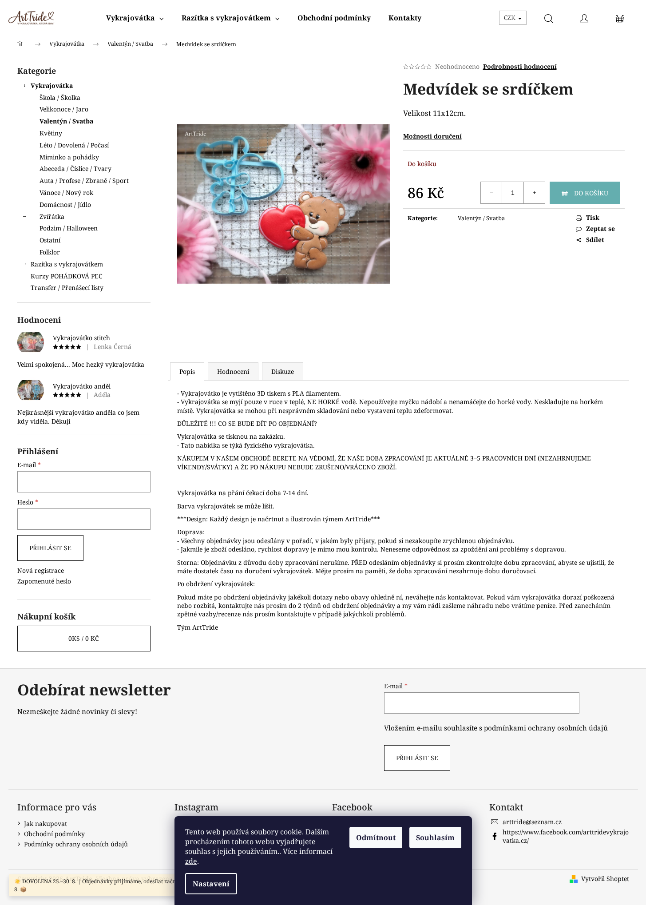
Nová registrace (40, 570)
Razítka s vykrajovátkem (67, 264)
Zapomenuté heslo (44, 581)
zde (191, 861)
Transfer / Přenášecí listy (67, 287)
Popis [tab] (187, 371)
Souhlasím (435, 837)
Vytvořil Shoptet (605, 878)
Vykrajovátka (52, 85)
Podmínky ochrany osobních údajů (76, 844)
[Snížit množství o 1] (491, 192)
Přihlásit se (50, 548)
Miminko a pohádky (69, 157)
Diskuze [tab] (282, 371)
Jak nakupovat (45, 823)
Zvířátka (52, 216)
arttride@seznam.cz (532, 822)
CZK (510, 17)
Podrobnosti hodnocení (520, 66)
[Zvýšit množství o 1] (534, 192)
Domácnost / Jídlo (65, 204)
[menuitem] (135, 18)
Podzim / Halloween (69, 228)
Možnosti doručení (432, 136)
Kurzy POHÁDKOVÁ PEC (67, 276)
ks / (83, 638)
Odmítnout (376, 837)
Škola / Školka (60, 97)
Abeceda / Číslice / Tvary (75, 168)
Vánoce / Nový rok (66, 192)
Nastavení (211, 884)
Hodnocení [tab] (233, 371)
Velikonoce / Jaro (64, 109)
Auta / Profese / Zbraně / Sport (84, 180)
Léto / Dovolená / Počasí (74, 145)
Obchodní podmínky (54, 834)
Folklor (50, 252)
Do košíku (591, 193)
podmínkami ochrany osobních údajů (546, 728)
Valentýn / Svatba (66, 121)
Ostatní (50, 240)
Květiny (51, 133)
